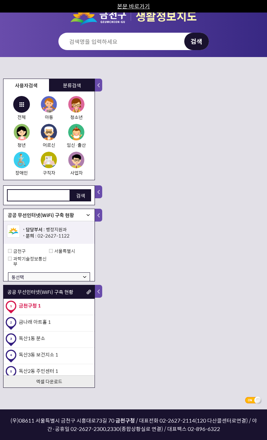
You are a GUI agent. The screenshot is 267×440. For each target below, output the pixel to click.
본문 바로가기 (133, 6)
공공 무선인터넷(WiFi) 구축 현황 (41, 214)
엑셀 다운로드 (49, 381)
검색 (80, 195)
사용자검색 (26, 85)
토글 (98, 85)
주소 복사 (89, 292)
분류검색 (72, 85)
